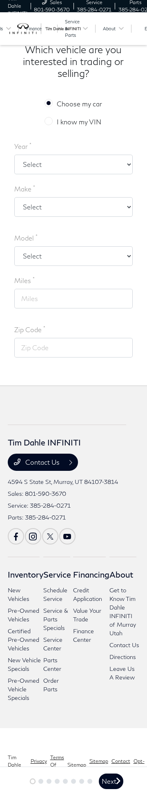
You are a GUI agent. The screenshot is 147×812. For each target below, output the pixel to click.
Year (22, 146)
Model (26, 237)
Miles (24, 280)
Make (24, 188)
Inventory (25, 574)
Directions (122, 656)
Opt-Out (139, 765)
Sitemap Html (98, 765)
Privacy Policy (39, 765)
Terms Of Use (57, 764)
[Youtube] (67, 536)
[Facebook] (16, 536)
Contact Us (42, 462)
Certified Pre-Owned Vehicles (23, 640)
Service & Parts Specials (55, 619)
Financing (91, 574)
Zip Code (29, 329)
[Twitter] (50, 536)
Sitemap (76, 765)
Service (57, 574)
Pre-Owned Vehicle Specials (23, 689)
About (121, 574)
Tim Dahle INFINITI (17, 764)
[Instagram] (33, 536)
